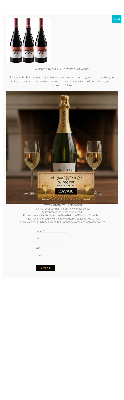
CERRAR (116, 19)
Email (39, 255)
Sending (45, 267)
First (38, 238)
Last (37, 247)
